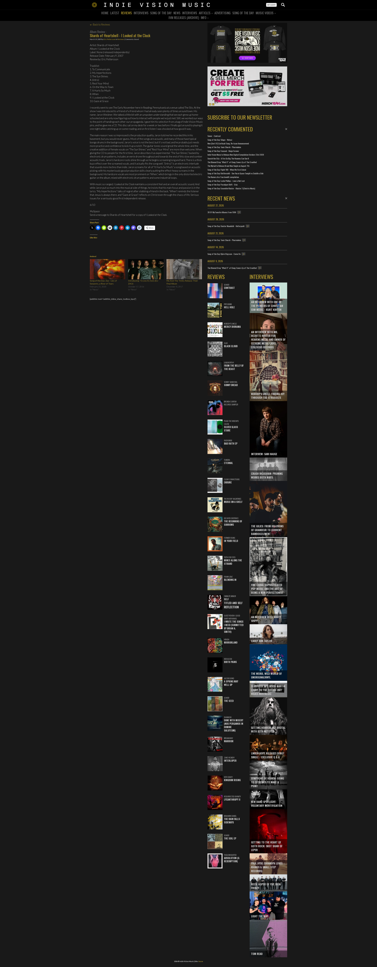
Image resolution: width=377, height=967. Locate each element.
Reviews (126, 12)
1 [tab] (210, 104)
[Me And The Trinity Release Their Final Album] (184, 269)
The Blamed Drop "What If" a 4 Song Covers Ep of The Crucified (232, 162)
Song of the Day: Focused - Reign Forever (223, 150)
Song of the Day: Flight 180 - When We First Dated (226, 169)
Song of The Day (243, 12)
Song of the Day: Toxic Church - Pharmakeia (224, 147)
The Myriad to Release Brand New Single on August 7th (228, 165)
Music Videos (265, 12)
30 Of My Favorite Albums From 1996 (221, 212)
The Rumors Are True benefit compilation (223, 177)
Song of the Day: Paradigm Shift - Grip (222, 184)
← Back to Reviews (100, 24)
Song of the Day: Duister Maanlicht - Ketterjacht (226, 226)
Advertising (222, 12)
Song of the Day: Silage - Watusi (219, 139)
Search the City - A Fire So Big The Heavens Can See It (228, 158)
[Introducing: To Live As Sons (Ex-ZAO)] (145, 269)
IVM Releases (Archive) (183, 17)
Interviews (141, 12)
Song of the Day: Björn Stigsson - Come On (223, 253)
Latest (114, 12)
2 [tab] (213, 104)
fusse (201, 961)
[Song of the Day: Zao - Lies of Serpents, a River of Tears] (107, 269)
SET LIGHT (271, 5)
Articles (205, 12)
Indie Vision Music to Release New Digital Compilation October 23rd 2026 (235, 154)
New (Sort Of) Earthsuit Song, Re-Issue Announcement (228, 143)
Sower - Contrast (214, 135)
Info (204, 17)
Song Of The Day (161, 12)
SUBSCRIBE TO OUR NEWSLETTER (239, 117)
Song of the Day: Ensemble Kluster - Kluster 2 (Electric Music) (231, 188)
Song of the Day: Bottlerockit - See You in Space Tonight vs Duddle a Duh (235, 173)
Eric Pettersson (109, 39)
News (176, 12)
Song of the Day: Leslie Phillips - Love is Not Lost (226, 180)
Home (105, 12)
